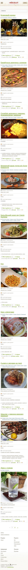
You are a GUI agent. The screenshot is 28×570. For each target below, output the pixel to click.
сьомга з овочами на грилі (7, 402)
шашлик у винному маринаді (18, 456)
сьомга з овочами (18, 402)
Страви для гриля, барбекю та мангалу (10, 400)
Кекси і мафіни (9, 314)
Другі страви (5, 64)
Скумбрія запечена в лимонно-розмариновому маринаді (13, 114)
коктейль (25, 516)
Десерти (11, 169)
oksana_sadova (15, 356)
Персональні (17, 544)
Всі (15, 540)
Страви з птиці (13, 219)
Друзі (2, 559)
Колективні (16, 542)
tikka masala (4, 302)
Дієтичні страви (20, 219)
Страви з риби (20, 64)
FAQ (2, 553)
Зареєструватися (5, 534)
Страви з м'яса (5, 418)
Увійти (25, 2)
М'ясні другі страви (19, 418)
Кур (2, 263)
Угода (2, 555)
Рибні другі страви (12, 64)
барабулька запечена (6, 102)
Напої (3, 470)
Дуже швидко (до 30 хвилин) (8, 242)
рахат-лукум (9, 205)
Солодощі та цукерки (18, 169)
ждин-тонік (20, 516)
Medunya (15, 57)
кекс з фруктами (5, 351)
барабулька (4, 103)
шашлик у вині (14, 458)
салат (23, 253)
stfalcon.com (14, 564)
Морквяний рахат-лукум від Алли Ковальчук (14, 166)
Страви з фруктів (17, 314)
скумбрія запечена (6, 153)
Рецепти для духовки (6, 48)
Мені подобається (7, 55)
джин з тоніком (5, 516)
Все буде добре (5, 169)
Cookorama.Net (10, 567)
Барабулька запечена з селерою (13, 62)
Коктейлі (7, 470)
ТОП (15, 545)
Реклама (16, 551)
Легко (2, 94)
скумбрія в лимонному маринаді (14, 154)
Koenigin (15, 306)
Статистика (3, 557)
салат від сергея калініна (16, 253)
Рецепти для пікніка (10, 366)
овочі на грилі (8, 404)
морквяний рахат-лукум (7, 204)
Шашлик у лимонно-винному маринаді (12, 415)
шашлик (19, 458)
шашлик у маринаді (6, 458)
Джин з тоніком (7, 467)
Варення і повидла (12, 17)
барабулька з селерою (17, 102)
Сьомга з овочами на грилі (11, 363)
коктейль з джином (13, 516)
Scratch (14, 108)
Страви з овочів (16, 220)
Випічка (4, 314)
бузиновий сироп (5, 51)
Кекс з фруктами (7, 312)
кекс (11, 351)
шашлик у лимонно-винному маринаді (10, 455)
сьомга (12, 404)
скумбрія (15, 155)
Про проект (3, 551)
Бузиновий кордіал (8, 15)
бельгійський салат (6, 253)
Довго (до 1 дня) (5, 39)
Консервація (5, 17)
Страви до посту (9, 66)
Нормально (3, 44)
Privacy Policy (4, 561)
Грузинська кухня (6, 419)
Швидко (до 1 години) (6, 90)
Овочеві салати (9, 220)
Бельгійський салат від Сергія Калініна (12, 216)
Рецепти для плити (5, 251)
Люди (2, 540)
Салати (3, 220)
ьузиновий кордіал (14, 51)
